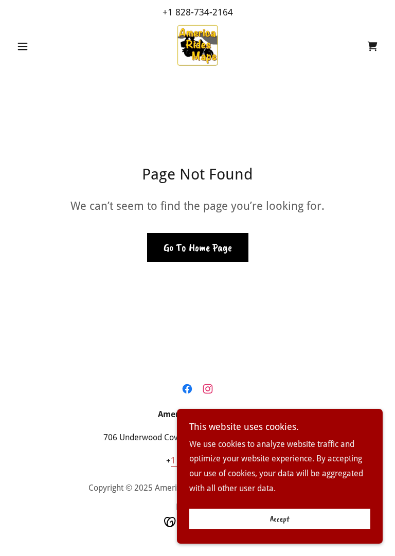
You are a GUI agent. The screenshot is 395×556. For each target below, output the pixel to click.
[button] (40, 46)
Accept (280, 519)
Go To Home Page (198, 247)
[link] (197, 45)
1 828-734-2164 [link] (200, 12)
